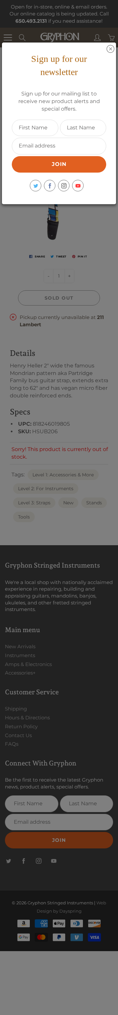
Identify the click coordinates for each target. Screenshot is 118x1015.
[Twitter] (35, 185)
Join (59, 164)
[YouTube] (78, 185)
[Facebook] (49, 185)
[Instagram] (63, 185)
